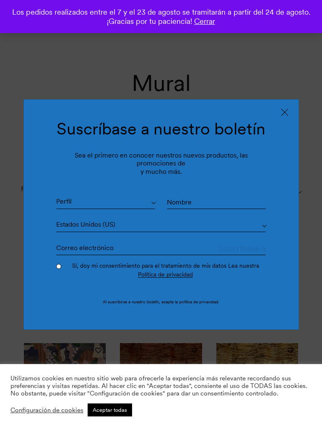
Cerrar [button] (204, 21)
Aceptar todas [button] (110, 410)
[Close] (284, 112)
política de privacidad (198, 301)
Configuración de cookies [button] (46, 410)
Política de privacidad (165, 274)
